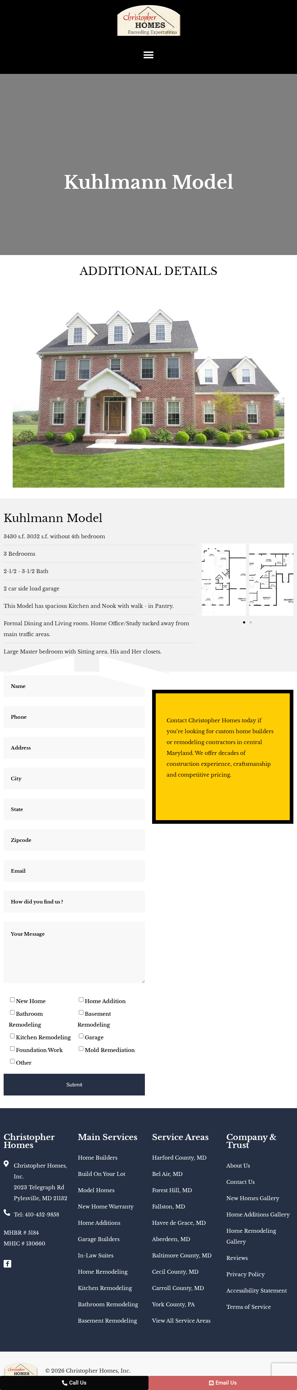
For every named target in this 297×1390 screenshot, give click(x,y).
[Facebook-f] (7, 1264)
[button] (149, 55)
